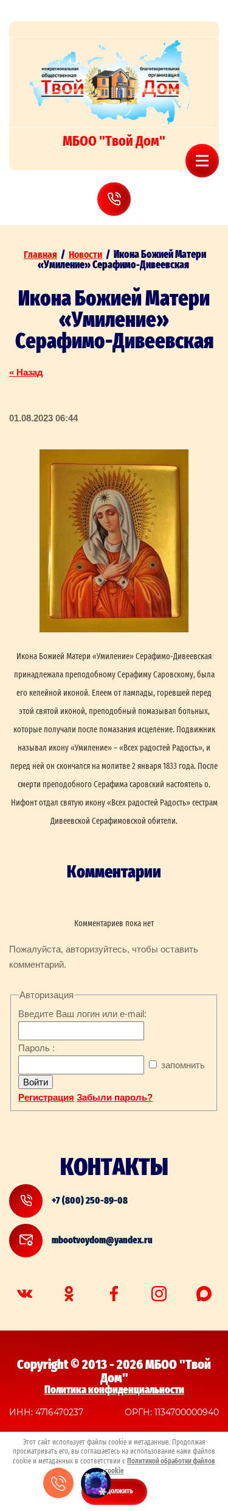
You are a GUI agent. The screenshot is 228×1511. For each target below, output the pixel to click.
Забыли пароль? (115, 1097)
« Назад (26, 372)
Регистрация (46, 1097)
